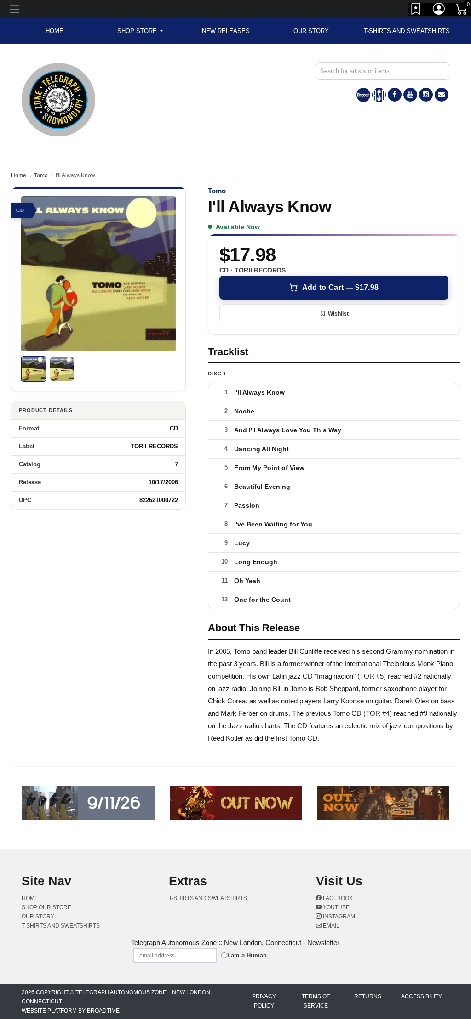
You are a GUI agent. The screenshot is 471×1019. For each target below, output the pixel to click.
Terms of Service (316, 1001)
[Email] (441, 94)
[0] (462, 11)
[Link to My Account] (439, 10)
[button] (140, 31)
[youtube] (410, 94)
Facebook (337, 898)
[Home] (58, 99)
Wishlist (338, 314)
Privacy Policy (264, 1001)
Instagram (338, 916)
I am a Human (247, 955)
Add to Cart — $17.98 (340, 287)
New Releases (226, 31)
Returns (367, 996)
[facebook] (394, 94)
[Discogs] (363, 95)
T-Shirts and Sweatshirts (407, 31)
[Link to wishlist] (416, 10)
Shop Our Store (46, 907)
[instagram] (426, 94)
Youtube (336, 907)
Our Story (311, 31)
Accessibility (421, 996)
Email (330, 926)
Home (18, 175)
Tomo (41, 175)
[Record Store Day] (379, 95)
